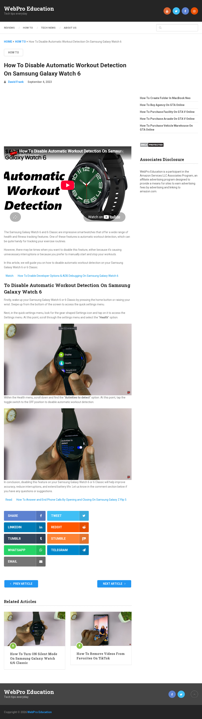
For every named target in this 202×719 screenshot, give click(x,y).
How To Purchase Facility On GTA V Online (167, 111)
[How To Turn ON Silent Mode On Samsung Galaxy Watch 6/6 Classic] (34, 629)
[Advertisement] (68, 116)
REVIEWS (9, 27)
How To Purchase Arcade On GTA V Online (167, 118)
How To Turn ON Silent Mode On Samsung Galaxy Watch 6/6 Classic (33, 658)
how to (13, 52)
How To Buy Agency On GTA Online (162, 105)
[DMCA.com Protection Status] (152, 148)
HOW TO (28, 27)
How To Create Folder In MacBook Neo (165, 98)
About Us (70, 27)
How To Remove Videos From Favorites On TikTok (101, 656)
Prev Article (22, 583)
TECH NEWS (48, 27)
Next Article (113, 583)
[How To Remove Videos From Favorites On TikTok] (101, 629)
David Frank (16, 81)
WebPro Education (29, 8)
